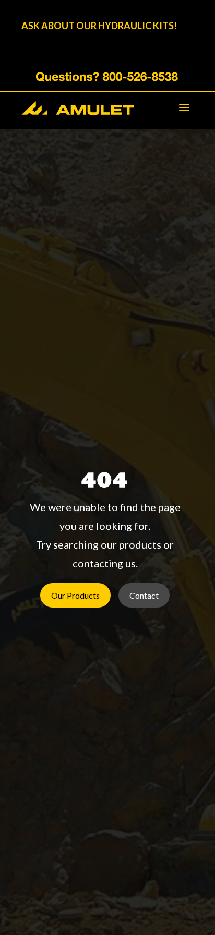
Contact (144, 595)
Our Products (75, 595)
